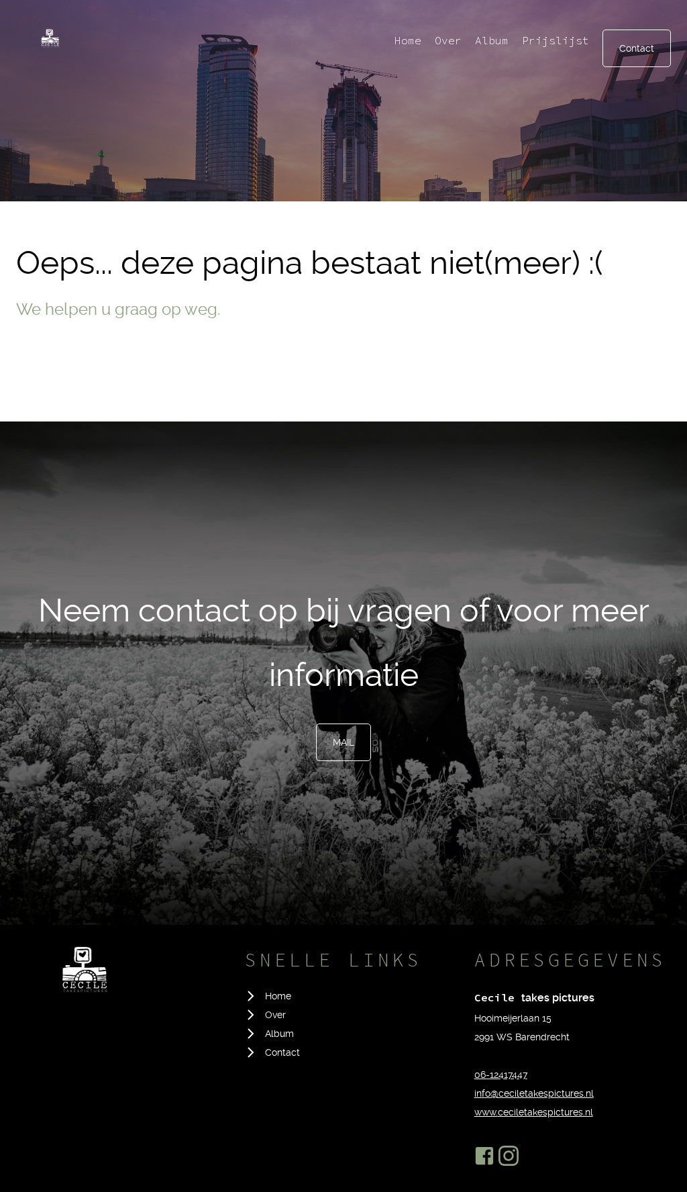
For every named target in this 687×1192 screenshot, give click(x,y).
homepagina (60, 366)
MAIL (343, 742)
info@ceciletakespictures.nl (534, 1093)
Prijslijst (555, 40)
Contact (636, 48)
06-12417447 (500, 1074)
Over (448, 40)
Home (407, 40)
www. (486, 1112)
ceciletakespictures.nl (545, 1112)
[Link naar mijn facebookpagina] (484, 1156)
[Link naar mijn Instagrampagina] (508, 1156)
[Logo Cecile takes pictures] (83, 974)
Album (492, 40)
